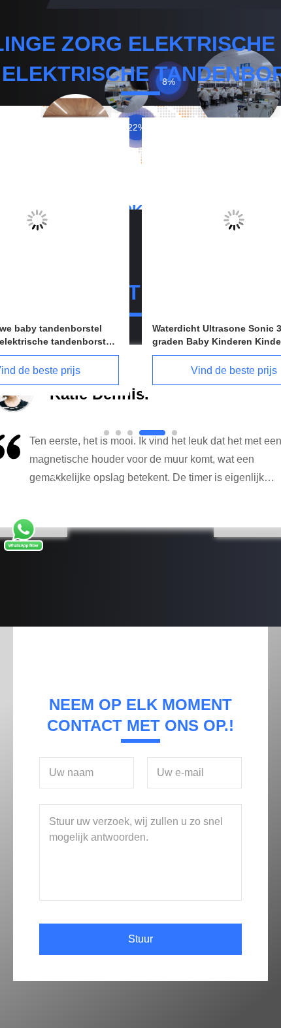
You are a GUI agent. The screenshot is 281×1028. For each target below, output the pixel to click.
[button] (55, 477)
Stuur (140, 938)
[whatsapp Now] (23, 547)
